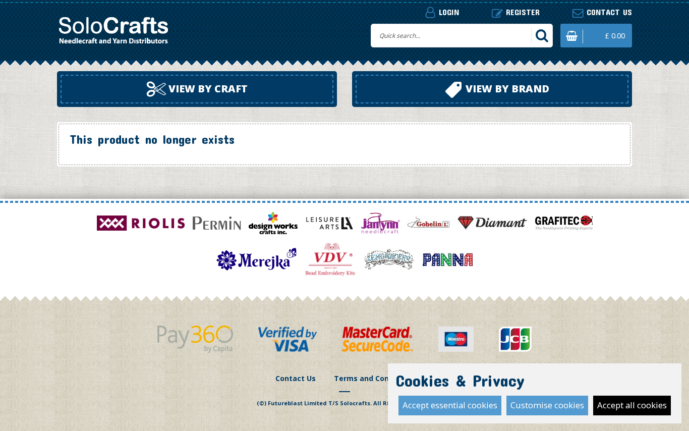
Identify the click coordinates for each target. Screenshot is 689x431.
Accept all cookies (632, 405)
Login (447, 12)
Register (521, 12)
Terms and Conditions (374, 378)
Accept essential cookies (450, 405)
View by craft (207, 88)
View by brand (506, 88)
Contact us (608, 12)
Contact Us (295, 378)
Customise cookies (547, 405)
